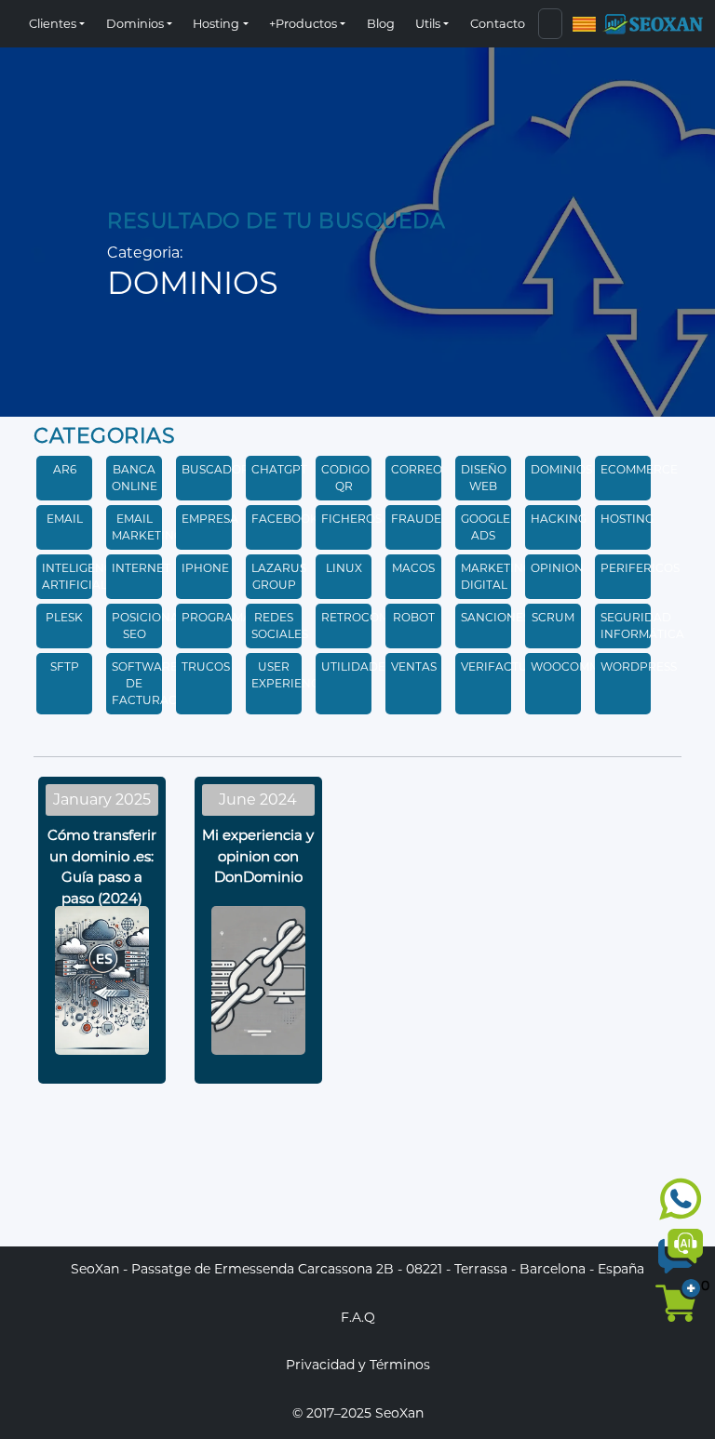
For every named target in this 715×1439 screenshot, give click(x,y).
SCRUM (553, 617)
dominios (561, 469)
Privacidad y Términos (358, 1364)
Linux (344, 568)
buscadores (222, 469)
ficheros (351, 519)
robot (414, 617)
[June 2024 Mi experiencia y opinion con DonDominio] (258, 1184)
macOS (413, 568)
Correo (416, 469)
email (65, 519)
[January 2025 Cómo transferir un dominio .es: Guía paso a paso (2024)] (102, 1184)
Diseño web (483, 477)
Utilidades (356, 666)
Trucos (206, 666)
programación (232, 617)
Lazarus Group (278, 576)
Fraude (416, 519)
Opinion (557, 568)
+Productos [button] (303, 24)
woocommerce (581, 666)
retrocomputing (378, 617)
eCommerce (639, 469)
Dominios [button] (135, 24)
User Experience (289, 675)
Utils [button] (427, 24)
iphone (205, 568)
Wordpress (638, 666)
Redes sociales (279, 625)
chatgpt (279, 469)
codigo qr (345, 477)
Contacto (497, 24)
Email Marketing (147, 527)
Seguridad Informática (642, 625)
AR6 (64, 469)
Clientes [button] (52, 24)
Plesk (64, 617)
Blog (381, 24)
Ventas (414, 666)
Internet (141, 568)
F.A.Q (358, 1317)
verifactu (494, 666)
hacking (559, 519)
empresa (210, 519)
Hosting (627, 519)
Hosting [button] (216, 24)
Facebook (284, 519)
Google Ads (485, 527)
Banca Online (134, 477)
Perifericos (640, 568)
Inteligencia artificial (83, 576)
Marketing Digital (496, 576)
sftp (64, 666)
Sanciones (495, 617)
